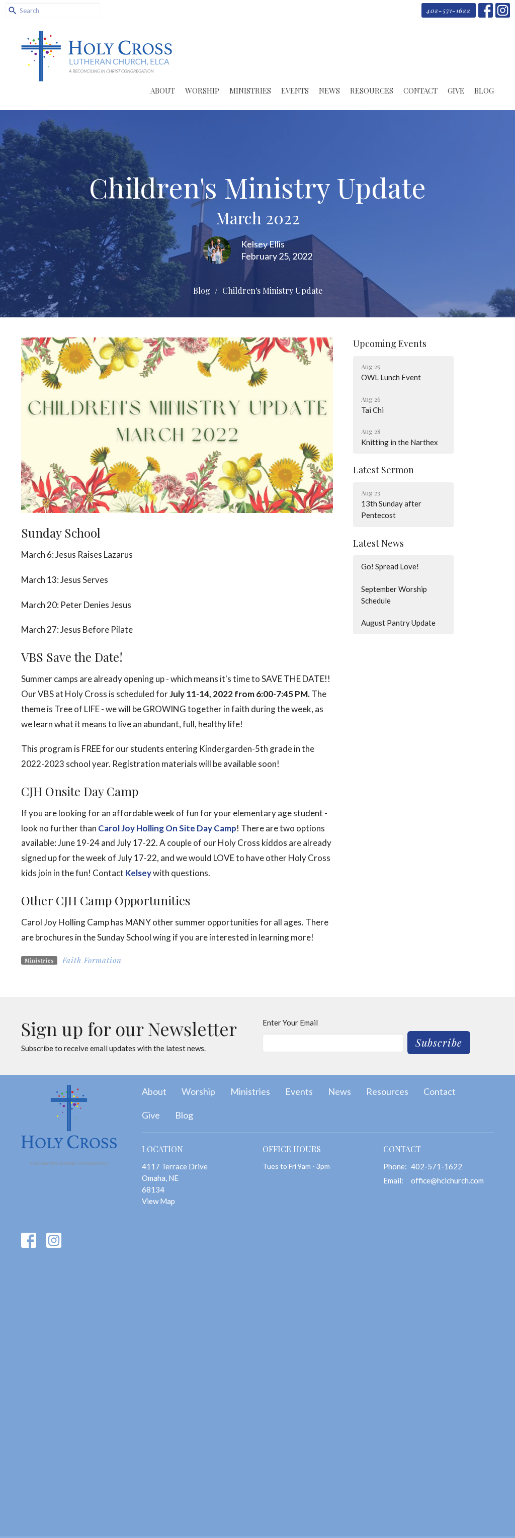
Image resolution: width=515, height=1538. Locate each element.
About (162, 91)
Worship (202, 91)
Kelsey (138, 873)
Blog (484, 91)
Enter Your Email (290, 1022)
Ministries (250, 91)
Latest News (378, 543)
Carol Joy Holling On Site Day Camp (167, 828)
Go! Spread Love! (390, 566)
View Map (158, 1201)
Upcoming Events (389, 343)
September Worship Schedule (394, 594)
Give (456, 91)
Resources (371, 91)
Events (295, 91)
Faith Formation (92, 960)
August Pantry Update (398, 622)
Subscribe (438, 1042)
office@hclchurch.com (447, 1180)
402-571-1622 (448, 10)
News (329, 91)
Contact (420, 91)
